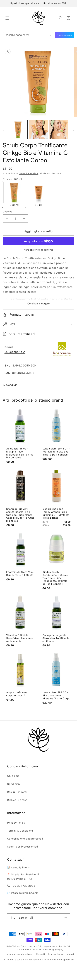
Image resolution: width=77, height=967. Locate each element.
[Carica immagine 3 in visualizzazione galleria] (58, 129)
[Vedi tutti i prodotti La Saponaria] (62, 349)
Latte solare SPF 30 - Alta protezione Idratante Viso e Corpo (56, 695)
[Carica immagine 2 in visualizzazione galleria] (38, 129)
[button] (7, 18)
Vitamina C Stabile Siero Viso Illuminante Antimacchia (19, 638)
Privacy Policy (16, 822)
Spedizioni (13, 783)
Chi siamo (13, 775)
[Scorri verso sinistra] (4, 130)
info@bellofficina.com (24, 892)
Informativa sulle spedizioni (59, 959)
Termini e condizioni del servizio (23, 959)
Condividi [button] (12, 384)
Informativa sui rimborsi (61, 954)
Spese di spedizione (28, 173)
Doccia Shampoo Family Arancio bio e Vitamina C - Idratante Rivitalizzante (55, 513)
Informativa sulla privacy (20, 954)
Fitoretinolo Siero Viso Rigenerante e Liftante (19, 573)
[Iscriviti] (66, 917)
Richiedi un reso (17, 799)
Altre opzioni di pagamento (38, 249)
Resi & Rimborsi (17, 791)
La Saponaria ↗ (14, 352)
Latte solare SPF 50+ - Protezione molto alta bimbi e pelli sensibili (56, 451)
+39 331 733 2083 (23, 885)
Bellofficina (12, 946)
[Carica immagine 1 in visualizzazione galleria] (18, 129)
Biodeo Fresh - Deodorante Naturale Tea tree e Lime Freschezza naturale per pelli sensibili (55, 578)
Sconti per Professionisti (22, 846)
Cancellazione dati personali (25, 838)
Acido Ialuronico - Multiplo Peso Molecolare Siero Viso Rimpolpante (19, 453)
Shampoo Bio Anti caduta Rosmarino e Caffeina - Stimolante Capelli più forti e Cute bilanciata (20, 514)
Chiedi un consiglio (64, 35)
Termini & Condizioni (20, 830)
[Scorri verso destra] (73, 130)
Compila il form (20, 867)
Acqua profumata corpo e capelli (16, 694)
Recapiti (40, 954)
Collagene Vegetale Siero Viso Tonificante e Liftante (56, 638)
